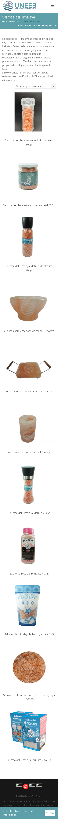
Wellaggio (27, 796)
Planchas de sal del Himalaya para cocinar (29, 391)
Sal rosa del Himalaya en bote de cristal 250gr (29, 205)
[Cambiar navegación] (52, 6)
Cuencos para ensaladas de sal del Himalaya (29, 331)
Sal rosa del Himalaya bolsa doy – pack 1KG (29, 634)
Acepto (50, 813)
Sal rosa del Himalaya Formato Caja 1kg (29, 760)
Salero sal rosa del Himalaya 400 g (29, 573)
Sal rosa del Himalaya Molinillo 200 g (29, 513)
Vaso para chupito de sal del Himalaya (29, 452)
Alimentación (14, 21)
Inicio (4, 21)
